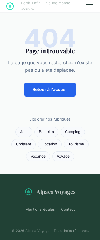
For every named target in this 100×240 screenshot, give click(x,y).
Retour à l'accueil (50, 89)
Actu (24, 132)
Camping (72, 132)
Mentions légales (40, 209)
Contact (68, 209)
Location (49, 144)
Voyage (63, 156)
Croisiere (23, 144)
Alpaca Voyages (56, 191)
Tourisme (76, 144)
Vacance (38, 156)
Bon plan (46, 132)
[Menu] (89, 6)
